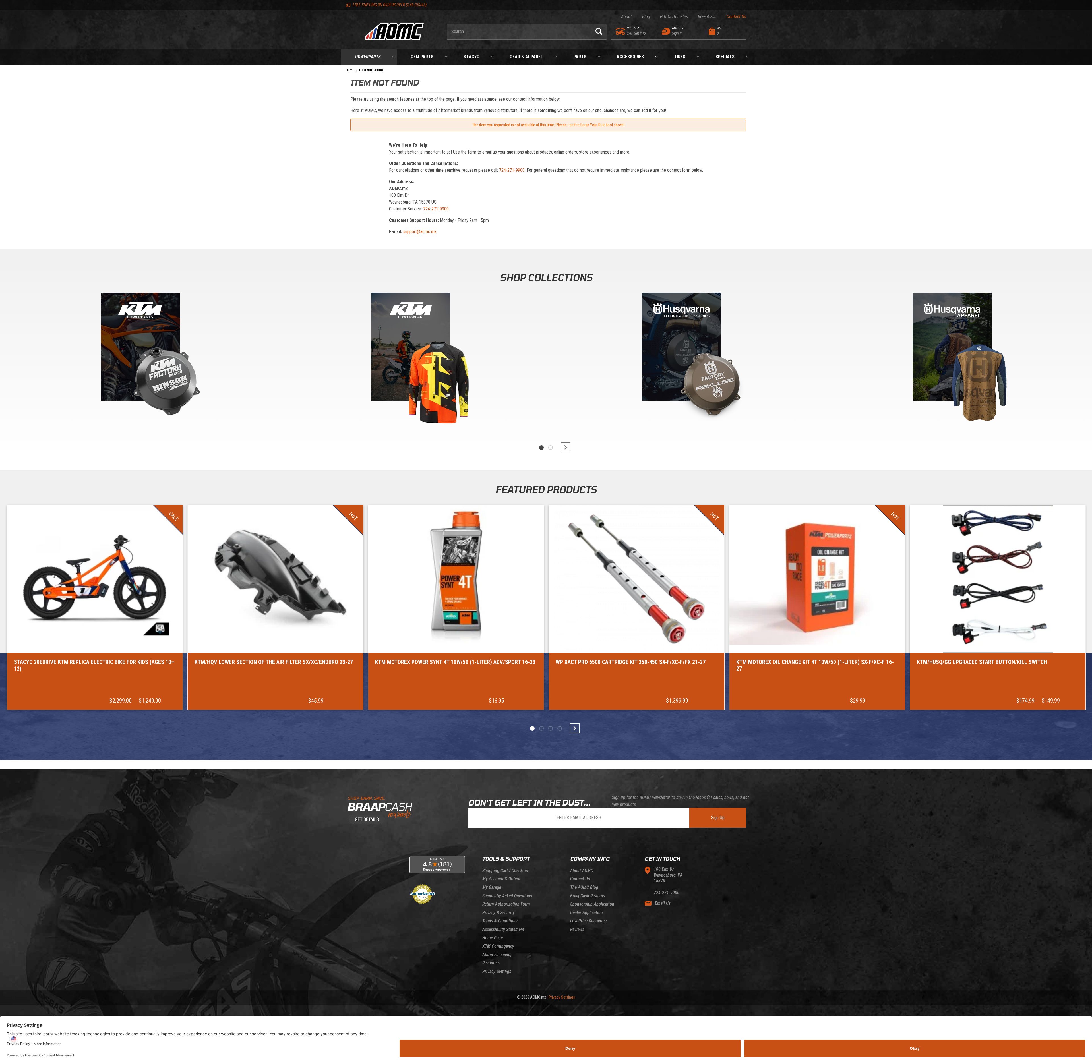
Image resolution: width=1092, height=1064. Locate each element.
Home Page (492, 938)
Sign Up (718, 817)
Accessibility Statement (503, 929)
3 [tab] (550, 728)
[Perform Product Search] (599, 31)
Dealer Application (586, 912)
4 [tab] (559, 728)
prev (529, 447)
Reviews (577, 929)
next (563, 447)
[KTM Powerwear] (410, 348)
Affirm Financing (497, 954)
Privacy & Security (498, 912)
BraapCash (707, 16)
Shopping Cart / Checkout (505, 870)
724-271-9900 (512, 170)
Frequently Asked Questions (507, 896)
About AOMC (581, 870)
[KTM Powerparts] (140, 348)
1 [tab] (541, 447)
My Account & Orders (501, 878)
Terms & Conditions (500, 921)
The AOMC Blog (584, 887)
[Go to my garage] (621, 31)
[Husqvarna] (952, 348)
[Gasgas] (681, 348)
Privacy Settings (496, 971)
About (626, 16)
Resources (491, 963)
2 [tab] (550, 447)
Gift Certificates (674, 16)
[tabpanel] (140, 361)
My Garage (491, 887)
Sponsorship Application (592, 904)
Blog (646, 16)
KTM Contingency (498, 946)
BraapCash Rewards (587, 896)
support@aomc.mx (420, 231)
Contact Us (736, 16)
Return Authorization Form (506, 904)
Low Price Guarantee (588, 921)
